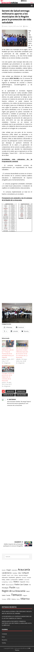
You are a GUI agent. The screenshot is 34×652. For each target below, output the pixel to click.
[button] (31, 5)
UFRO (9, 599)
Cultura (16, 575)
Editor (26, 26)
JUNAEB (8, 579)
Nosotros (4, 640)
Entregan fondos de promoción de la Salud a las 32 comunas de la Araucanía (8, 377)
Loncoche (26, 579)
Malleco (16, 582)
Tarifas (4, 643)
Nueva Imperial (10, 584)
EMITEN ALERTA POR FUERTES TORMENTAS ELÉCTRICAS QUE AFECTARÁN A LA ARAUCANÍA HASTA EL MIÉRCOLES (17, 623)
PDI (30, 584)
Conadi (4, 575)
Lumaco (11, 582)
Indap (3, 579)
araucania (14, 570)
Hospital (29, 577)
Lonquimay (5, 582)
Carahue (14, 573)
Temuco (16, 595)
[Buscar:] (17, 556)
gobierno (18, 577)
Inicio (3, 637)
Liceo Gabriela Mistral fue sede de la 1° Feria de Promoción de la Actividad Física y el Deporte (8, 352)
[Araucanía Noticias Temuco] (17, 2)
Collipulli (25, 573)
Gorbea (24, 577)
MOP (3, 584)
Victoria (13, 599)
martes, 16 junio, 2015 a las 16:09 (13, 26)
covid (12, 575)
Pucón (12, 587)
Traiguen (25, 595)
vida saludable (21, 395)
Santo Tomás (6, 595)
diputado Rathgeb (23, 575)
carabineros (7, 573)
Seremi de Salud (8, 395)
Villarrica (24, 598)
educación (5, 577)
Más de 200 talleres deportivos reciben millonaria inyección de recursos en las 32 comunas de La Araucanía (22, 352)
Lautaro (20, 579)
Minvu (27, 582)
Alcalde (4, 570)
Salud (27, 591)
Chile (19, 573)
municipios (10, 391)
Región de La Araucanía (13, 590)
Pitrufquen (5, 588)
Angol (8, 570)
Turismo (4, 599)
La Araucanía (14, 579)
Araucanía (24, 569)
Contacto (4, 634)
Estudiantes (12, 577)
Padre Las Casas (21, 584)
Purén (17, 588)
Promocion (21, 391)
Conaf (8, 575)
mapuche (22, 582)
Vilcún (18, 599)
